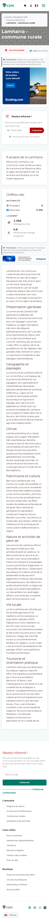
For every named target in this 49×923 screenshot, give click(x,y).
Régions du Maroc (16, 806)
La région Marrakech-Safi (15, 17)
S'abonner (37, 130)
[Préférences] (36, 5)
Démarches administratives (20, 840)
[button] (31, 5)
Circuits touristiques (17, 880)
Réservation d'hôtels (17, 884)
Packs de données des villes (21, 875)
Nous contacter (14, 835)
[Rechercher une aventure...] (25, 5)
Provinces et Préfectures (19, 811)
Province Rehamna (15, 20)
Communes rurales (16, 816)
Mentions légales (15, 850)
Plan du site (12, 860)
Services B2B (13, 889)
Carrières (11, 845)
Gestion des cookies (17, 855)
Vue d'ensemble (16, 50)
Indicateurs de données (18, 821)
